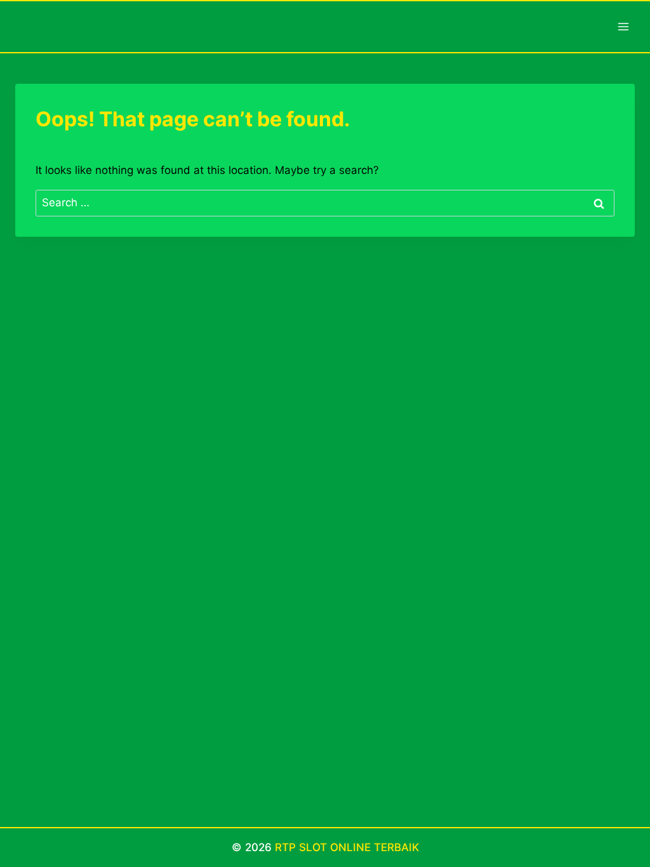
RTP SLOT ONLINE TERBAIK (347, 847)
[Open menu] (623, 26)
